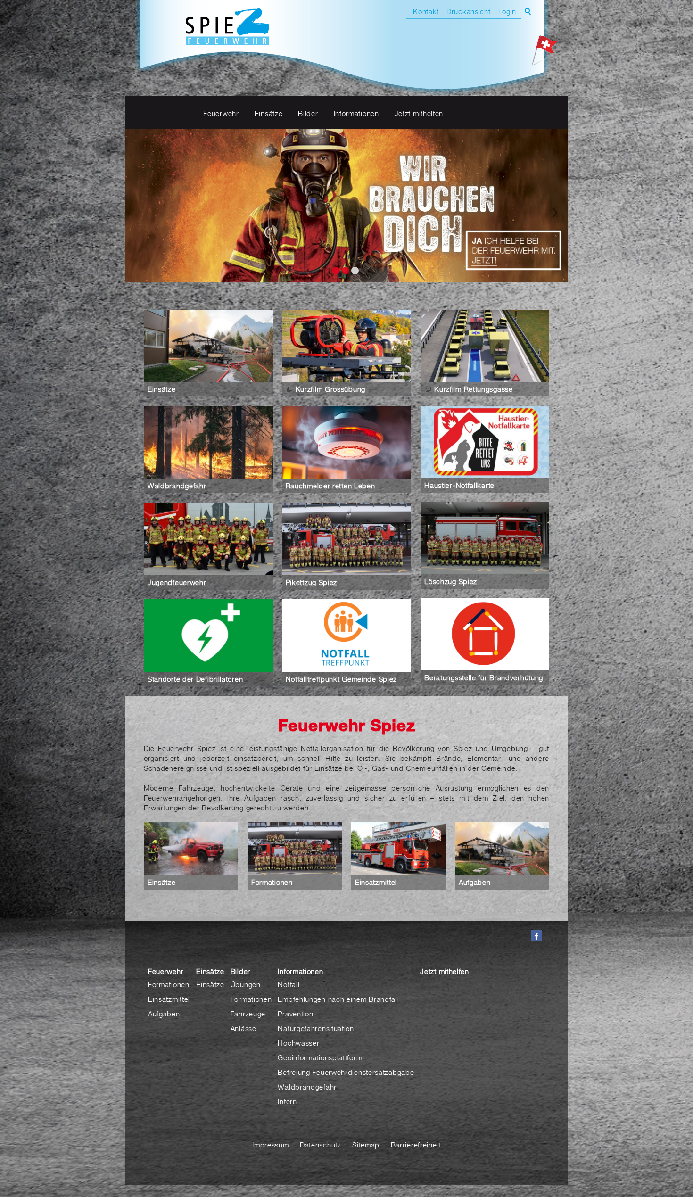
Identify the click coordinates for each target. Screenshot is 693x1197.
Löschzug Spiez (450, 581)
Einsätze (269, 113)
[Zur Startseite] (227, 28)
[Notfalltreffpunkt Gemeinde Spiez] (346, 635)
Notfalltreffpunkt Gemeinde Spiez (341, 678)
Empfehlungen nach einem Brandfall (338, 998)
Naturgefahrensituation (316, 1028)
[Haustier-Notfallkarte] (485, 441)
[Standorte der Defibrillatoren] (208, 635)
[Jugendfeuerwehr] (208, 538)
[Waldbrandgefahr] (208, 441)
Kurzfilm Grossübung (330, 388)
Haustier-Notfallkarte (459, 484)
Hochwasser (298, 1042)
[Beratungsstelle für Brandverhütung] (485, 634)
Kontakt (426, 11)
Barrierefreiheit (416, 1144)
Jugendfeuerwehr (177, 582)
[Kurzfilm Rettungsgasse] (485, 345)
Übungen (246, 984)
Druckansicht (468, 11)
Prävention (295, 1013)
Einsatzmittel (376, 881)
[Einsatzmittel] (398, 848)
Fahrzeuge (248, 1013)
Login (507, 11)
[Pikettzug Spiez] (346, 538)
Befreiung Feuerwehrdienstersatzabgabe (346, 1071)
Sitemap (366, 1144)
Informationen (356, 113)
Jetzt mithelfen (419, 113)
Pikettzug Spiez (312, 582)
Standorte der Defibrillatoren (195, 678)
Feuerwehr (221, 113)
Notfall (288, 984)
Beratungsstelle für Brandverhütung (483, 677)
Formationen (272, 881)
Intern (287, 1101)
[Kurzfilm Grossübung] (346, 345)
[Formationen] (295, 848)
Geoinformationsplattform (320, 1057)
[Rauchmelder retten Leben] (346, 441)
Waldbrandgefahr (177, 485)
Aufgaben (475, 881)
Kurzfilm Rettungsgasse (473, 388)
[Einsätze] (208, 345)
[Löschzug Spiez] (485, 538)
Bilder (308, 113)
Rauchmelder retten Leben (330, 485)
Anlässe (243, 1028)
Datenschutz (320, 1144)
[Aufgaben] (502, 848)
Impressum (270, 1144)
